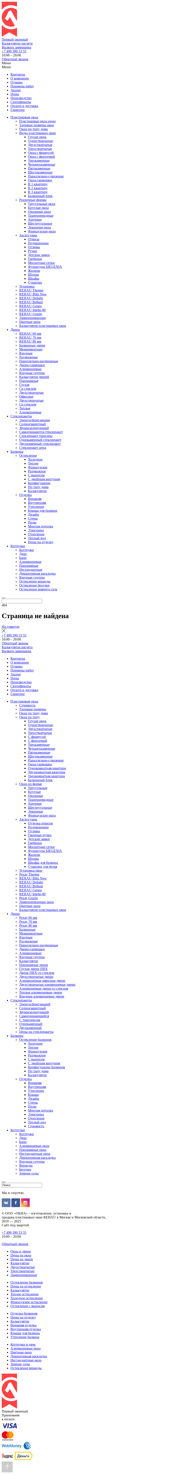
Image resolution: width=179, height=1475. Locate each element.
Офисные (26, 396)
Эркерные (35, 811)
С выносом (36, 475)
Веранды (26, 1165)
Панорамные (28, 381)
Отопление (36, 534)
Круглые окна (38, 208)
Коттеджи (17, 546)
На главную (10, 626)
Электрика (36, 530)
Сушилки (35, 282)
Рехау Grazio (28, 898)
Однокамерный (30, 1024)
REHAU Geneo (30, 306)
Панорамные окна (32, 1150)
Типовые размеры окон (36, 125)
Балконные (27, 929)
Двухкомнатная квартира (46, 772)
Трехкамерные (39, 160)
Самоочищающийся (34, 1016)
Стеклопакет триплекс (36, 436)
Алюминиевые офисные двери (42, 980)
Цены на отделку (40, 542)
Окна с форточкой (41, 156)
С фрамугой (37, 737)
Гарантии (17, 110)
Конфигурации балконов (46, 1067)
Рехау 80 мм (28, 925)
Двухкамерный (30, 1028)
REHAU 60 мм (30, 333)
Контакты (17, 74)
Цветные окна (29, 322)
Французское (37, 467)
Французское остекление (29, 1302)
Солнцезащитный (32, 424)
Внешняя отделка (23, 1325)
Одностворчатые (40, 141)
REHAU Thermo (31, 290)
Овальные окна (39, 211)
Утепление (36, 506)
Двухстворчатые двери (36, 977)
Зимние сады (29, 1173)
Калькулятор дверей (34, 377)
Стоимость (27, 705)
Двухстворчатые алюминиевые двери (47, 984)
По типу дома (38, 487)
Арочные (35, 219)
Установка (26, 286)
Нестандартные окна (34, 1154)
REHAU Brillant (31, 302)
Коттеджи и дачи (23, 1344)
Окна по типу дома (33, 129)
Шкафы (33, 278)
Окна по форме (30, 784)
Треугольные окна (41, 204)
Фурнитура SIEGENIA (45, 267)
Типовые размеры (32, 709)
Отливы (34, 247)
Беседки (25, 1169)
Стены (33, 518)
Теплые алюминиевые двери (40, 992)
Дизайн (33, 514)
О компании (19, 78)
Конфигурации (39, 483)
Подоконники (38, 243)
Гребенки (35, 259)
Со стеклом (27, 388)
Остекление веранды (34, 581)
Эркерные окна (39, 227)
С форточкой (37, 741)
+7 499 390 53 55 (14, 51)
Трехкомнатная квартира (46, 776)
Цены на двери (21, 1259)
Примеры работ (22, 86)
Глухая (24, 385)
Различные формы (32, 200)
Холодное (35, 459)
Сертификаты (20, 102)
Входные (26, 353)
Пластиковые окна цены (37, 121)
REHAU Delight (31, 298)
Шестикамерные (40, 172)
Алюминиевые (30, 369)
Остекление (28, 455)
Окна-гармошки (40, 180)
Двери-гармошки (32, 365)
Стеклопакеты (21, 416)
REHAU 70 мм (30, 337)
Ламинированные (32, 318)
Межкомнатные (31, 349)
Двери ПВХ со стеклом (36, 973)
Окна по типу (29, 717)
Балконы (16, 451)
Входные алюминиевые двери (41, 996)
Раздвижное (37, 471)
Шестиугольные (40, 223)
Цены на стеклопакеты (36, 1032)
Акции (15, 90)
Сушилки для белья (42, 866)
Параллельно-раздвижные (38, 361)
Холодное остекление (26, 1298)
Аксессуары (28, 235)
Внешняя (34, 499)
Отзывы (16, 82)
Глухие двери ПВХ (33, 969)
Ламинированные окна (36, 902)
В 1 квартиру (38, 184)
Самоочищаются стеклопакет (41, 432)
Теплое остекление (24, 1294)
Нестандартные (30, 569)
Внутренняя (37, 503)
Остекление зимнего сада (38, 589)
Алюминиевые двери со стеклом (43, 988)
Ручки (32, 251)
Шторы (33, 274)
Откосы (33, 239)
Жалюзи (34, 270)
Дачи (23, 554)
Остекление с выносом (27, 1306)
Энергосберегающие (34, 420)
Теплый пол (37, 538)
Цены (14, 94)
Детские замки (39, 255)
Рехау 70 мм (28, 921)
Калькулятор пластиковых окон (42, 326)
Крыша (33, 1095)
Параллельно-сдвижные (46, 176)
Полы (32, 522)
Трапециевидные (40, 215)
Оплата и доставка (24, 106)
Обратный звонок (15, 59)
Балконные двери (32, 345)
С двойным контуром (44, 479)
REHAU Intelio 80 (32, 310)
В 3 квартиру (38, 192)
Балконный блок (40, 196)
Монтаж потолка (40, 526)
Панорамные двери (33, 965)
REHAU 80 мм (30, 341)
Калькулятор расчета (17, 43)
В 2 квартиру (38, 188)
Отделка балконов (24, 1313)
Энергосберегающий (34, 1004)
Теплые (24, 408)
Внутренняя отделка (25, 1329)
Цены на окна (20, 1255)
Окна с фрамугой (41, 152)
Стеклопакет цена (32, 447)
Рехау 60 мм (28, 918)
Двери (15, 329)
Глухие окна (37, 137)
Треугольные (37, 788)
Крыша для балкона (42, 510)
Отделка (25, 495)
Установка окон (30, 870)
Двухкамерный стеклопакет (40, 444)
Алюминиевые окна (34, 1146)
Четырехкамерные (41, 164)
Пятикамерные (39, 168)
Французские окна (42, 231)
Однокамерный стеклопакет (40, 440)
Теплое (33, 463)
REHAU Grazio (30, 314)
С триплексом (29, 1020)
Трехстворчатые (40, 149)
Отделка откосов (40, 823)
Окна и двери (20, 1251)
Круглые (34, 792)
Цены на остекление (25, 1286)
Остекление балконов (35, 1039)
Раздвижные (28, 357)
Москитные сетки (41, 263)
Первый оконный (15, 39)
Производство (21, 98)
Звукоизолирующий (34, 428)
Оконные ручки (40, 835)
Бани (23, 558)
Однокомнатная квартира (47, 768)
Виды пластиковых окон (37, 133)
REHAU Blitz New (33, 294)
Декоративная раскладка (37, 573)
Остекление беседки (34, 585)
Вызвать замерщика (16, 47)
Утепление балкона (24, 1337)
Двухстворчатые (40, 145)
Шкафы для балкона (43, 862)
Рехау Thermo (29, 874)
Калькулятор (37, 491)
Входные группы (32, 373)
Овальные (35, 796)
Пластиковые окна (24, 117)
